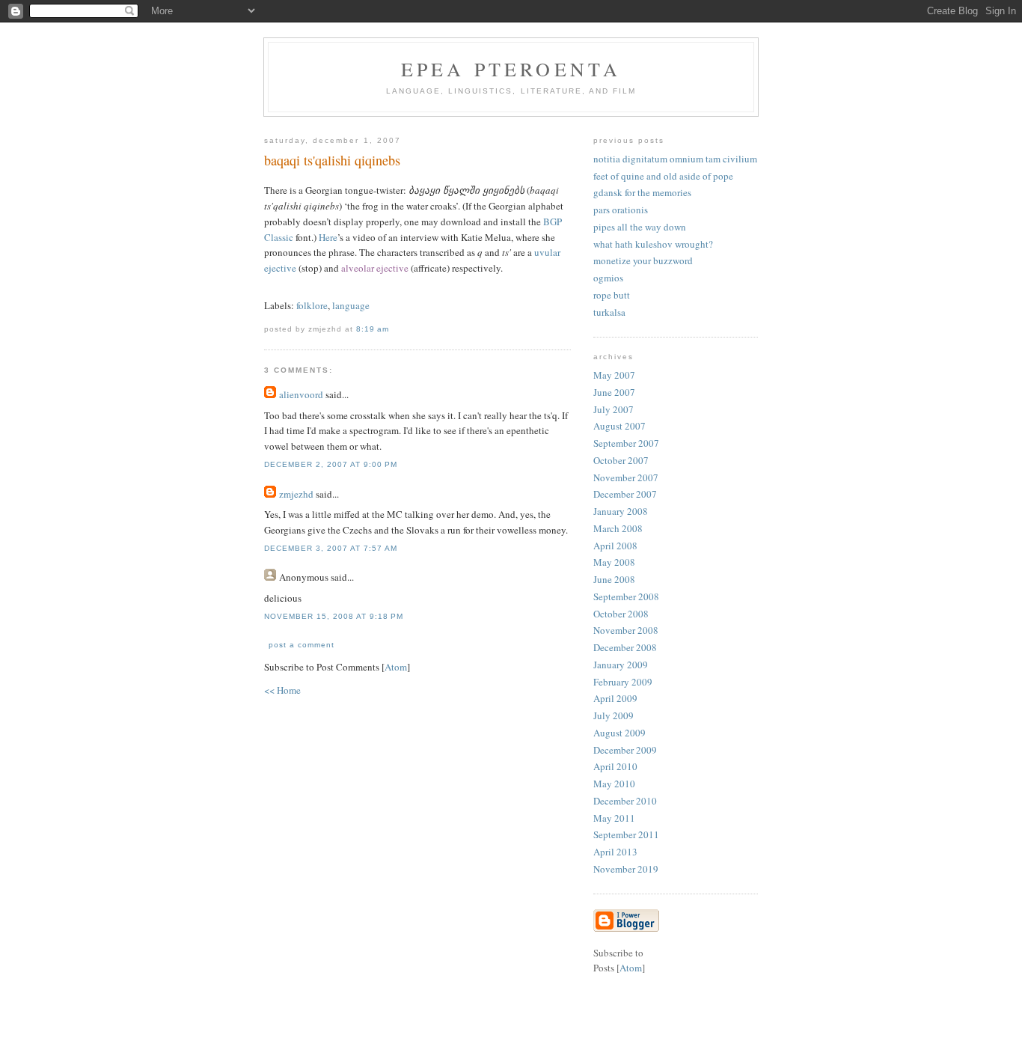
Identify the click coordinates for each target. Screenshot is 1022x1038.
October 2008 (621, 613)
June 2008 (614, 579)
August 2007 (619, 426)
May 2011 (614, 818)
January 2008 (620, 511)
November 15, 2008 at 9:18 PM (333, 616)
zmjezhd (296, 494)
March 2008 (618, 528)
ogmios (608, 277)
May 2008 (614, 562)
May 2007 (614, 375)
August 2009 (619, 732)
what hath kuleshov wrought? (653, 244)
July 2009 (613, 715)
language (351, 305)
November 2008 (625, 630)
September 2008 (626, 596)
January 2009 (620, 664)
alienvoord (301, 394)
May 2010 (614, 783)
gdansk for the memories (642, 192)
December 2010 (625, 800)
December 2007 (625, 494)
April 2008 (615, 545)
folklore (312, 305)
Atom (396, 667)
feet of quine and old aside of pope (663, 176)
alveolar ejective (375, 268)
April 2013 (615, 851)
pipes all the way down (639, 226)
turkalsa (609, 312)
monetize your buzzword (643, 260)
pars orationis (620, 209)
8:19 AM (372, 329)
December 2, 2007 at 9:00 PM (330, 464)
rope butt (611, 295)
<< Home (282, 690)
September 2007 (626, 443)
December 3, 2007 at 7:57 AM (330, 548)
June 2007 (614, 392)
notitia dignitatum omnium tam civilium (675, 158)
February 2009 (622, 682)
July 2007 (613, 409)
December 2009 (625, 750)
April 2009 (615, 698)
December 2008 (625, 647)
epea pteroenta (511, 69)
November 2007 (625, 477)
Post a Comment (301, 645)
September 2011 (626, 834)
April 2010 (615, 766)
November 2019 (625, 869)
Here (328, 237)
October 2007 (621, 460)
